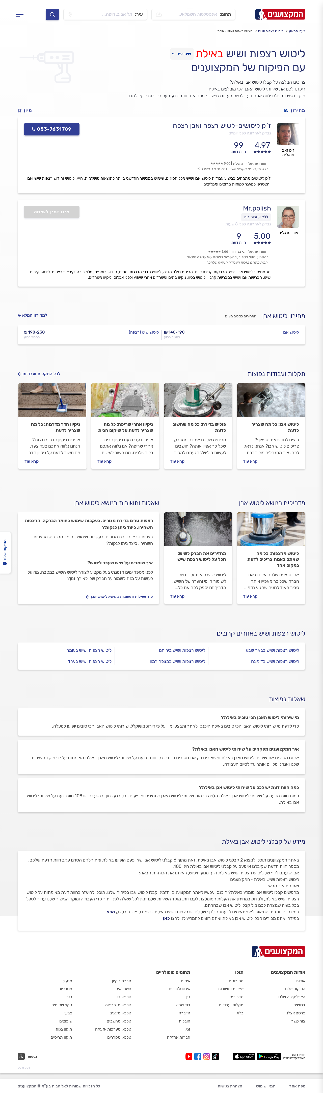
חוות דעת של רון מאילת (250, 163)
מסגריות (65, 988)
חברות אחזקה (178, 1037)
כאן (166, 918)
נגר (69, 996)
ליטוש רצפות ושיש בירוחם (182, 650)
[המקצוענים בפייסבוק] (198, 1056)
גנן (188, 996)
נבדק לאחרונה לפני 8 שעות (248, 224)
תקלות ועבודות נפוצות (276, 374)
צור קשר (298, 1021)
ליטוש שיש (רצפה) (144, 332)
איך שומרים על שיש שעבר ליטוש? (120, 563)
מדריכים (237, 996)
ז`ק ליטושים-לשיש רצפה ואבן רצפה (222, 126)
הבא (110, 912)
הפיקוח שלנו (295, 988)
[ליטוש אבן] (271, 402)
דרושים (299, 1005)
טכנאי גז (124, 996)
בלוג (240, 1013)
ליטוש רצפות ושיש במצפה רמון (177, 661)
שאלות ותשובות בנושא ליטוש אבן (116, 503)
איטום (185, 981)
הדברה (184, 1013)
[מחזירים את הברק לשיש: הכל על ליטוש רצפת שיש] (198, 531)
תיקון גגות (64, 1029)
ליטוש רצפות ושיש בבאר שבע (272, 650)
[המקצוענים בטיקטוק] (215, 1056)
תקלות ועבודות (231, 1005)
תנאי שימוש (266, 1086)
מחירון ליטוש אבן (283, 316)
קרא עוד (250, 461)
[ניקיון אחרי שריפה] (125, 402)
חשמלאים (123, 988)
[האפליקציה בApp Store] (244, 1056)
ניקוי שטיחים (61, 1005)
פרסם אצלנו (295, 1013)
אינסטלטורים (179, 988)
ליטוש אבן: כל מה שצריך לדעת (275, 427)
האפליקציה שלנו (291, 996)
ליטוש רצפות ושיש (270, 31)
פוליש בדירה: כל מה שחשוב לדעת (199, 427)
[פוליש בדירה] (198, 402)
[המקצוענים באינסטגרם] (207, 1056)
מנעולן (67, 981)
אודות (300, 981)
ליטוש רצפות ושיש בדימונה (275, 661)
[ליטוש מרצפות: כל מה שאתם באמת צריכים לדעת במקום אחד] (271, 531)
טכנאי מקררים (119, 1037)
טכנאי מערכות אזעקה (113, 1029)
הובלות (184, 1021)
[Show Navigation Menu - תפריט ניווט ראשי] (21, 14)
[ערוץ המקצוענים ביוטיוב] (189, 1056)
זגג (187, 1029)
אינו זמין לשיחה (52, 212)
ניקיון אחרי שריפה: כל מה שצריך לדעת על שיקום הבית (125, 427)
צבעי (68, 1013)
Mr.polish (257, 208)
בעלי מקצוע (297, 31)
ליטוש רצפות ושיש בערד (90, 661)
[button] (27, 110)
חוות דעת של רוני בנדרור (249, 251)
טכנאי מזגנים (120, 1013)
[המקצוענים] (280, 14)
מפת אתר (297, 1086)
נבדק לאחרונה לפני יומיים (250, 133)
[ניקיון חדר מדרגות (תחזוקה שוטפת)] (52, 402)
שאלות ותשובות (231, 988)
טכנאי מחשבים (119, 1021)
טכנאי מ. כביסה (118, 1005)
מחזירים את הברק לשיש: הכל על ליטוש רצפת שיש (201, 556)
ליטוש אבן (291, 332)
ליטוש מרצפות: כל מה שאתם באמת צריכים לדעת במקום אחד (273, 559)
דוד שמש (183, 1005)
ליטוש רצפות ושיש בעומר (89, 650)
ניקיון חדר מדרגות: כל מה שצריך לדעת (55, 427)
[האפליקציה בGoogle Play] (269, 1056)
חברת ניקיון (121, 981)
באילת (209, 53)
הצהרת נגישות (230, 1086)
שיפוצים (65, 1021)
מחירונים (236, 981)
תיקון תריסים (61, 1037)
